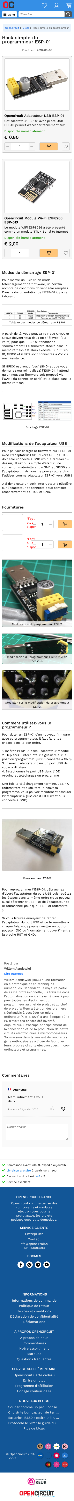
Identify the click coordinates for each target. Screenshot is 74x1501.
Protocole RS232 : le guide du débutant (34, 1423)
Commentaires (34, 1343)
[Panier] (65, 6)
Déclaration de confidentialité (34, 1316)
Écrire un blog (34, 1380)
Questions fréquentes (34, 1359)
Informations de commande (34, 1300)
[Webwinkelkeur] (37, 1482)
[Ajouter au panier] (48, 146)
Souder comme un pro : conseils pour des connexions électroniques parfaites (34, 1407)
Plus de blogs (34, 1428)
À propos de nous (34, 1338)
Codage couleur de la (34, 1391)
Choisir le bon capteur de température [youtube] (34, 1412)
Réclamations (34, 1322)
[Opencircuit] (37, 1494)
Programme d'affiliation (34, 1386)
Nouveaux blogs (34, 1401)
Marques (34, 1354)
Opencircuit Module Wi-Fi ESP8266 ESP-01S (33, 220)
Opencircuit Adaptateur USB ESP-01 (34, 116)
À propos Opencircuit (34, 1332)
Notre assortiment (34, 1348)
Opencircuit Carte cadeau (34, 1375)
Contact (34, 1239)
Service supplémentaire (34, 1369)
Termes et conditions (34, 1311)
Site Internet (13, 974)
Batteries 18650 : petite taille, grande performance (34, 1418)
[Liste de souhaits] (41, 6)
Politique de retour (34, 1306)
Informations (34, 1294)
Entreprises (34, 1234)
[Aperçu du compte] (53, 6)
